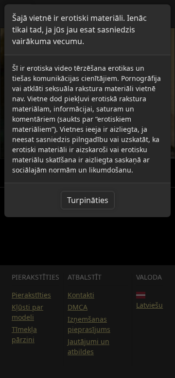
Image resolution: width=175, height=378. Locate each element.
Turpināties (87, 200)
